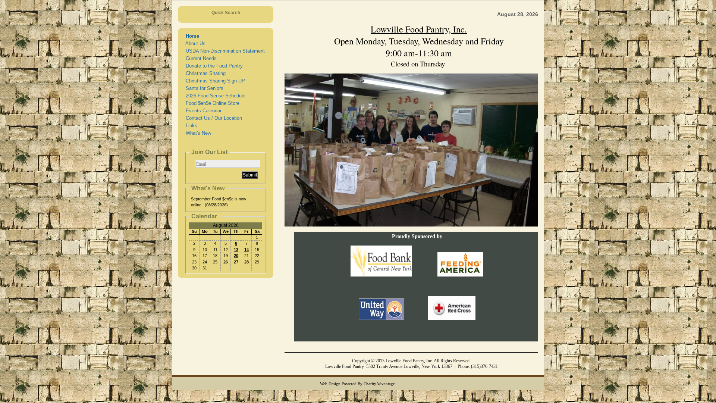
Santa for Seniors (203, 88)
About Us (194, 43)
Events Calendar (202, 110)
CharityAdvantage (379, 383)
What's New (197, 133)
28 (246, 262)
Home (191, 36)
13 (236, 249)
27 (236, 262)
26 (225, 262)
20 (236, 255)
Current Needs (200, 58)
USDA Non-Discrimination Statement (224, 51)
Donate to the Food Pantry (213, 66)
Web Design (330, 383)
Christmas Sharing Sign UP (214, 81)
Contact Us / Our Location (212, 118)
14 (246, 249)
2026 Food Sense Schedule (214, 96)
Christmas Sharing (204, 73)
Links (190, 125)
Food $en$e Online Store (211, 103)
